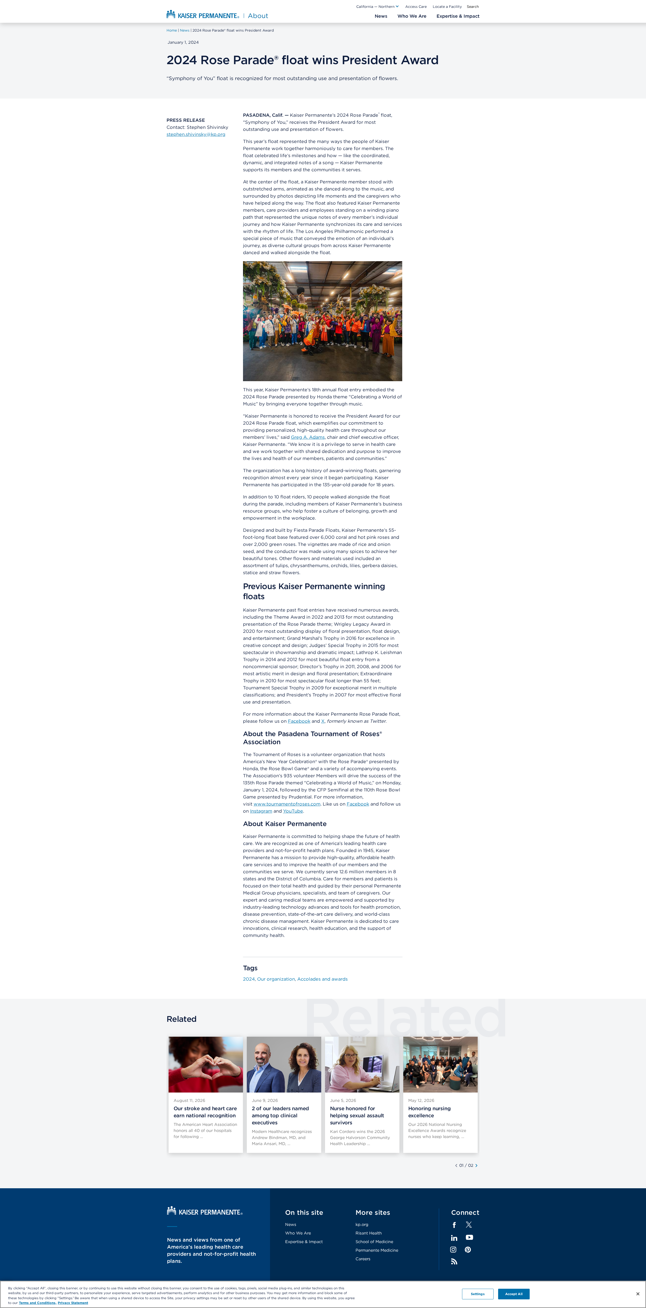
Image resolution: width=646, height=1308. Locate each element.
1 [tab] (463, 1165)
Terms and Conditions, (38, 1303)
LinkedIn (454, 1238)
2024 (249, 979)
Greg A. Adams (308, 437)
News (290, 1224)
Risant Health (369, 1233)
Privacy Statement (73, 1303)
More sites (373, 1212)
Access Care (416, 7)
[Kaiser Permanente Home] (205, 1213)
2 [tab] (472, 1165)
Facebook (299, 721)
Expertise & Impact (304, 1241)
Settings (478, 1294)
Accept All (514, 1294)
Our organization (276, 979)
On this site (304, 1212)
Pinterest (468, 1250)
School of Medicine (374, 1241)
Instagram (261, 811)
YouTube (293, 811)
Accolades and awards (322, 979)
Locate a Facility (447, 7)
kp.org (362, 1224)
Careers (363, 1258)
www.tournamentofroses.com (287, 804)
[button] (377, 7)
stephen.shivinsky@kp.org (196, 134)
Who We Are (298, 1233)
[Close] (637, 1293)
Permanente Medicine (377, 1250)
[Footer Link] (469, 1226)
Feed (454, 1261)
